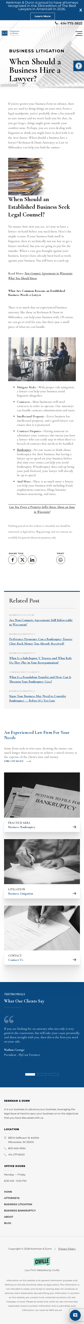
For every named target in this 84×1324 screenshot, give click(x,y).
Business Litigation (36, 51)
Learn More (43, 16)
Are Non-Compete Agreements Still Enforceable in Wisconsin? (41, 622)
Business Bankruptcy (22, 634)
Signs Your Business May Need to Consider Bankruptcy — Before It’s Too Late (37, 698)
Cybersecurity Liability (24, 672)
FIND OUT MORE (13, 761)
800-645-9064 (17, 1148)
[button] (78, 66)
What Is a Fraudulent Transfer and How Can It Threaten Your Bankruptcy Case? (40, 679)
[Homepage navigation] (10, 33)
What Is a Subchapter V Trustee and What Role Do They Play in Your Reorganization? (40, 660)
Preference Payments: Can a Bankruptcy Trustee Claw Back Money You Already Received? (40, 641)
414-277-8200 (16, 1154)
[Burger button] (78, 33)
